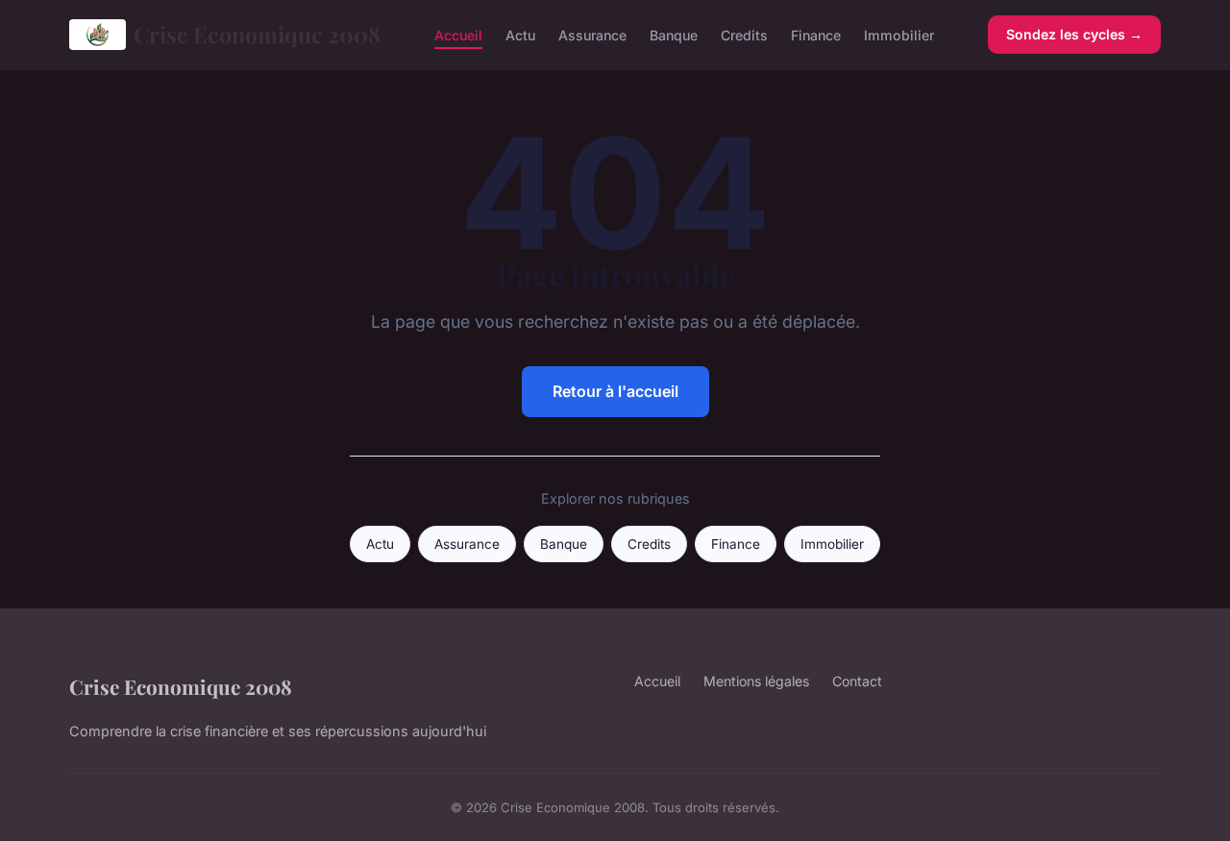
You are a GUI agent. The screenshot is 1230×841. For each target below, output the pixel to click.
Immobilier (899, 34)
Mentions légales (756, 681)
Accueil (458, 34)
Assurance (592, 34)
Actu (520, 34)
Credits (744, 34)
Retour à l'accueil (615, 391)
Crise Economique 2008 (257, 34)
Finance (816, 34)
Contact (857, 681)
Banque (674, 34)
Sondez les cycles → (1074, 34)
